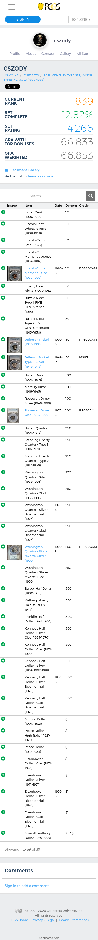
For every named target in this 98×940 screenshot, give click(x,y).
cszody (62, 41)
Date (58, 205)
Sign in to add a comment (27, 886)
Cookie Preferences (74, 920)
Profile (15, 54)
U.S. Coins (11, 75)
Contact (47, 54)
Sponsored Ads (49, 938)
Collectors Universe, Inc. (65, 910)
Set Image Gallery (24, 170)
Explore (81, 19)
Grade (84, 205)
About (31, 54)
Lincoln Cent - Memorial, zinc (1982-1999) (36, 273)
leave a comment (42, 176)
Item (28, 205)
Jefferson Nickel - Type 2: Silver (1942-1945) (38, 362)
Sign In (22, 19)
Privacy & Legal (43, 920)
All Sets (82, 54)
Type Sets (31, 75)
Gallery (65, 54)
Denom (71, 205)
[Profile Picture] (40, 40)
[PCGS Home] (49, 7)
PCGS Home (18, 920)
